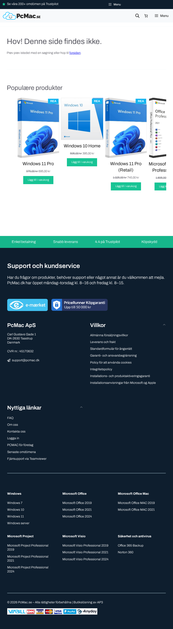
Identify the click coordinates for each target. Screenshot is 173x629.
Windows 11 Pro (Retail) (125, 166)
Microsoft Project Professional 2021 (27, 558)
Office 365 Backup (130, 545)
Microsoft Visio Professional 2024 (85, 559)
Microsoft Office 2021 (77, 509)
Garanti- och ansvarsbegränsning (113, 355)
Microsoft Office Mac (133, 493)
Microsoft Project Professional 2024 (27, 569)
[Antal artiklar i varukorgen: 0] (146, 15)
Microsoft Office (74, 493)
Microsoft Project (20, 536)
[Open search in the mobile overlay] (137, 16)
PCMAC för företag (20, 445)
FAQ (10, 418)
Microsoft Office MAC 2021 (136, 509)
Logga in (13, 438)
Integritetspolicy (101, 369)
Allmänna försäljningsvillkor (109, 335)
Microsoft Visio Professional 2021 (85, 552)
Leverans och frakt (103, 342)
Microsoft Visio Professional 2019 (85, 545)
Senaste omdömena (21, 452)
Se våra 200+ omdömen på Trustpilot (32, 4)
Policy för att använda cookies (111, 362)
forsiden (75, 53)
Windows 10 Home (82, 145)
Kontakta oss (16, 431)
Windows (14, 493)
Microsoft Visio (74, 536)
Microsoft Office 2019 (77, 503)
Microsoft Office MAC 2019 (136, 503)
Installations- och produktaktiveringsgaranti (120, 376)
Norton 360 (125, 552)
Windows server (18, 523)
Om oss (12, 424)
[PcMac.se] (22, 16)
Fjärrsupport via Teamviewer (26, 458)
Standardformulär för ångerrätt (111, 348)
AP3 (100, 602)
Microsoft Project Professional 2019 (27, 547)
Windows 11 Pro (38, 163)
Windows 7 (15, 503)
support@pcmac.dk (25, 360)
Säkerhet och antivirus (134, 536)
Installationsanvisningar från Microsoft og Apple (123, 382)
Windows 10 (15, 509)
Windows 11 (15, 516)
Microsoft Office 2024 (77, 516)
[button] (45, 407)
